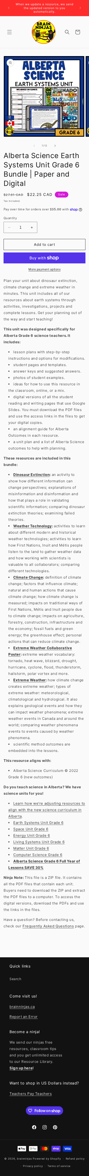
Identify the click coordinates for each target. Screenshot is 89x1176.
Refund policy (75, 1158)
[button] (9, 32)
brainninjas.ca (22, 1006)
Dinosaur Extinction (31, 474)
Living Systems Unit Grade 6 (39, 842)
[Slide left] (34, 145)
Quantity (10, 218)
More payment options (44, 269)
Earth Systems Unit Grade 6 (38, 822)
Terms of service (58, 1166)
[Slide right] (55, 145)
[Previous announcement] (9, 8)
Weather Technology (32, 526)
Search (15, 979)
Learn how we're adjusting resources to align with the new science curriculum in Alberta (46, 809)
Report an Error (23, 1016)
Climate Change (28, 577)
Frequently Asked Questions (48, 926)
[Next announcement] (80, 8)
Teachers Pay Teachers (30, 1093)
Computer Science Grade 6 (37, 854)
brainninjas (24, 1158)
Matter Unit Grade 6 (31, 848)
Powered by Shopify (47, 1158)
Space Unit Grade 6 (30, 829)
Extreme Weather (29, 680)
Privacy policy (33, 1166)
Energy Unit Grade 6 (31, 835)
